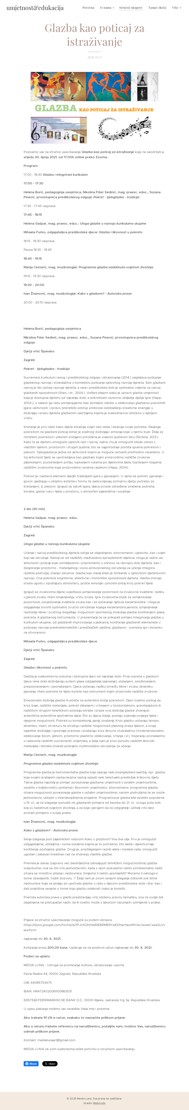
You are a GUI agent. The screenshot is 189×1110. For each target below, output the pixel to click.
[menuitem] (89, 7)
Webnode (99, 1103)
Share (33, 1063)
